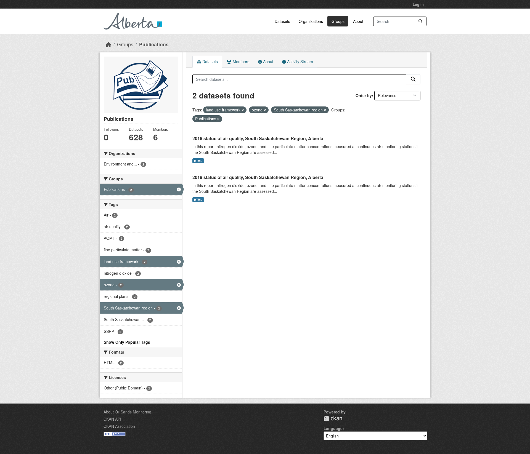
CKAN (333, 418)
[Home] (108, 44)
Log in (418, 4)
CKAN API (112, 419)
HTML (198, 161)
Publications (154, 44)
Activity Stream (299, 61)
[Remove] (243, 110)
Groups (338, 21)
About (358, 21)
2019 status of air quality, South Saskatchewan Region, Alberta (257, 177)
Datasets (282, 21)
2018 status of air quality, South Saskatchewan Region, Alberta (257, 138)
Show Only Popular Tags (127, 342)
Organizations (311, 21)
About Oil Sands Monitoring (127, 412)
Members (240, 61)
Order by (364, 95)
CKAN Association (119, 426)
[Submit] (420, 21)
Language (333, 428)
